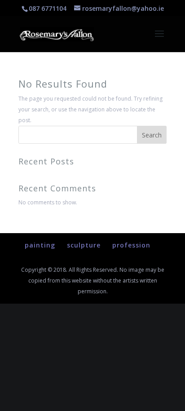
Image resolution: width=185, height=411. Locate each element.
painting (40, 245)
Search (152, 135)
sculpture (84, 245)
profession (131, 245)
